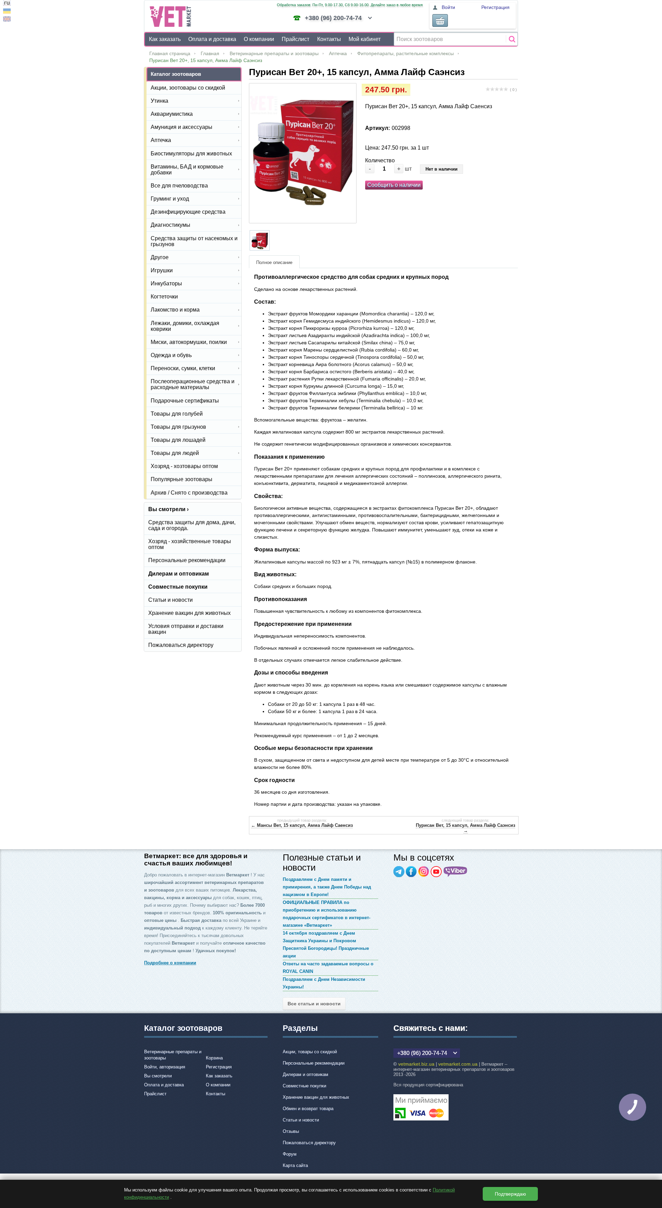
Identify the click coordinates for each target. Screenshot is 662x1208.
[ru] (6, 4)
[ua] (6, 12)
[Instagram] (423, 871)
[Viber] (455, 871)
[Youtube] (436, 871)
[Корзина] (440, 20)
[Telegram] (398, 871)
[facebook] (411, 871)
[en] (6, 20)
